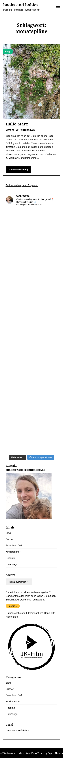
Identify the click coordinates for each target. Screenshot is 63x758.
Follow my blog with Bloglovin (22, 185)
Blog (8, 533)
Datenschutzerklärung (18, 730)
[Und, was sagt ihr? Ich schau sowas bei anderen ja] (31, 437)
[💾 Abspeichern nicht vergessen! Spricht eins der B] (31, 224)
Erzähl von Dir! (14, 545)
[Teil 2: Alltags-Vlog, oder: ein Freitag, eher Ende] (31, 315)
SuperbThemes (55, 753)
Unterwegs (11, 564)
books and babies (20, 4)
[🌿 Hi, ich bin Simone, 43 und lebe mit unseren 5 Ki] (31, 284)
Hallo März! (18, 124)
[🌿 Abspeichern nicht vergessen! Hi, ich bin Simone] (31, 376)
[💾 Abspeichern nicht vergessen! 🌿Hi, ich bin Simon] (31, 254)
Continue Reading (18, 169)
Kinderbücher (13, 551)
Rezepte (10, 558)
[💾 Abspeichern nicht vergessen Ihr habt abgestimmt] (31, 407)
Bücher (9, 539)
